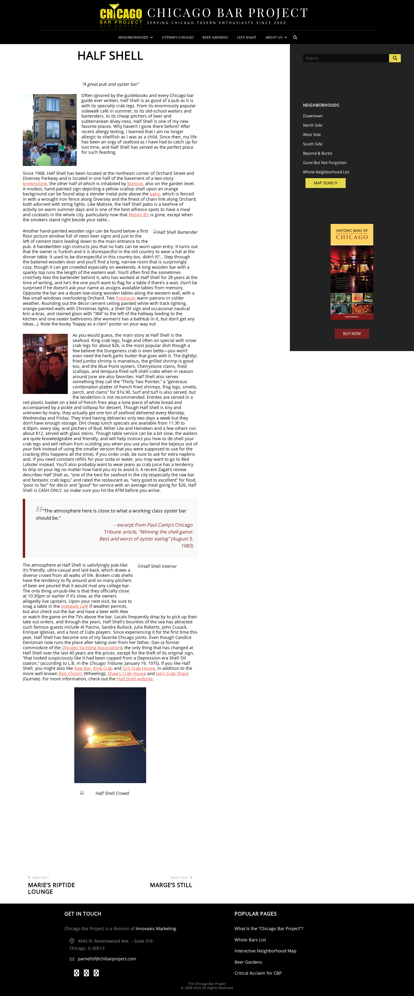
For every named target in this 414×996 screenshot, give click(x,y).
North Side (312, 125)
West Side (312, 134)
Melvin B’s (139, 214)
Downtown (313, 116)
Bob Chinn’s (71, 673)
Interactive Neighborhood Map (265, 951)
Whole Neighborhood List (326, 172)
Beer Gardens (215, 37)
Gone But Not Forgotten (325, 162)
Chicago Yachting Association (91, 647)
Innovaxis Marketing (156, 928)
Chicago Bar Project (228, 12)
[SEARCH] (295, 37)
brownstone (35, 183)
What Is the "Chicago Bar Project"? (269, 928)
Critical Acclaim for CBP (258, 973)
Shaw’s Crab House (127, 673)
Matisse (135, 183)
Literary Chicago (178, 37)
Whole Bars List (250, 940)
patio (155, 194)
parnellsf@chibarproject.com (107, 959)
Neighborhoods (133, 37)
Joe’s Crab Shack (172, 673)
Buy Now (352, 333)
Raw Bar (82, 668)
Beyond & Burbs (317, 153)
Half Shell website (135, 679)
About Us (273, 37)
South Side (312, 144)
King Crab (103, 668)
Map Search (325, 183)
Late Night (247, 37)
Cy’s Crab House (139, 668)
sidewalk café (74, 606)
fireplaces (126, 298)
